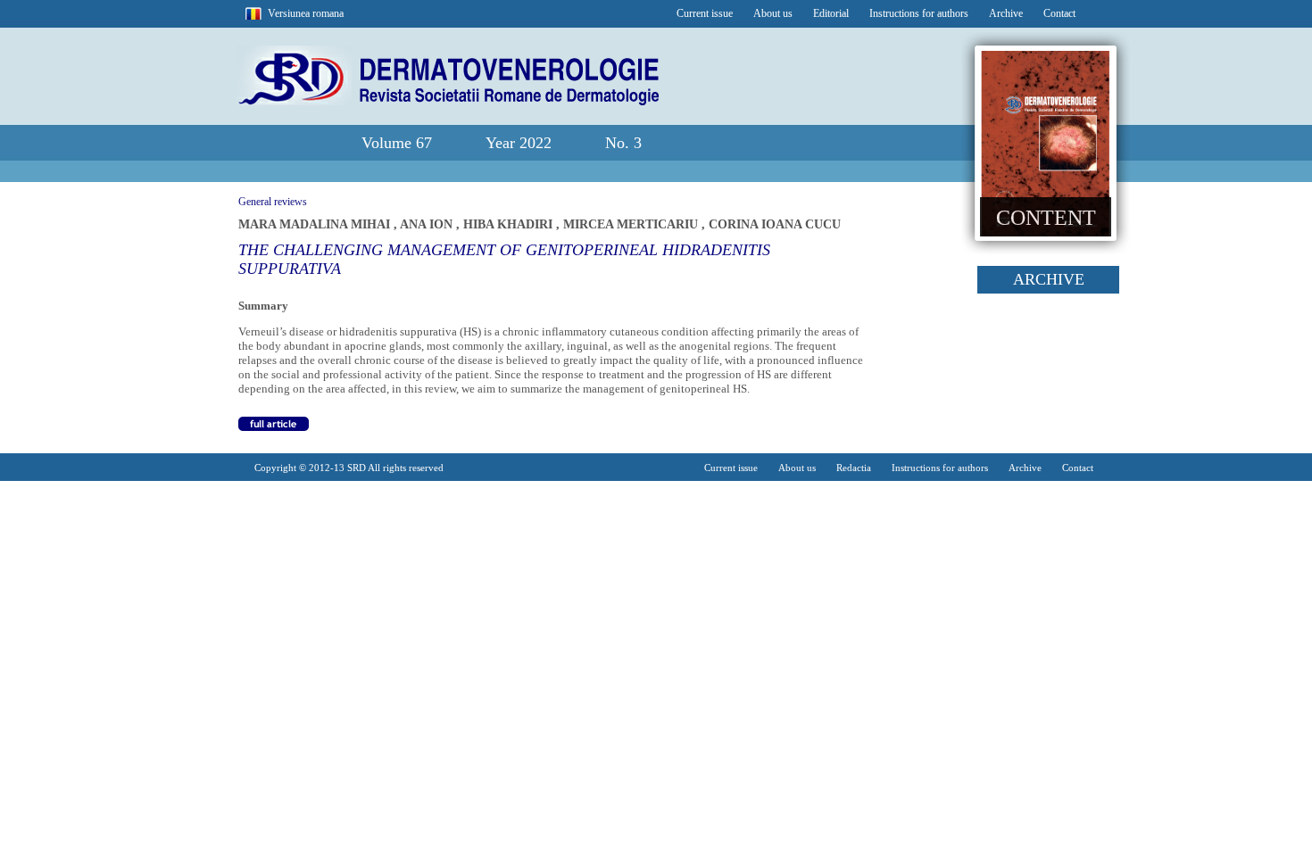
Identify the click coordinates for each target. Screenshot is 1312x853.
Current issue (705, 13)
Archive (1006, 13)
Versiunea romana (306, 13)
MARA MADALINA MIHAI (316, 224)
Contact (1059, 13)
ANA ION (428, 224)
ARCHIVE (1048, 279)
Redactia (853, 467)
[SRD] (448, 101)
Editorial (831, 13)
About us (773, 13)
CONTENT (1046, 217)
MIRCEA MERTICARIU (632, 224)
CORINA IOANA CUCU (775, 224)
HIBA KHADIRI (509, 224)
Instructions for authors (918, 13)
